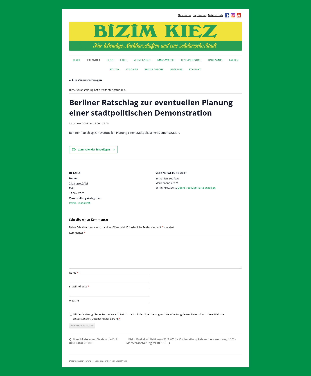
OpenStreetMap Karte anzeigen (196, 187)
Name (73, 272)
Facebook (227, 15)
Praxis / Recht (154, 69)
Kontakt (195, 69)
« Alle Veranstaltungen (85, 80)
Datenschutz (215, 15)
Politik (114, 69)
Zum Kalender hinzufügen (94, 149)
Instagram (233, 15)
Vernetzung (142, 60)
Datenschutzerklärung (105, 318)
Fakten (233, 60)
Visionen (132, 69)
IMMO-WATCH (165, 60)
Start (76, 60)
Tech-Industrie (191, 60)
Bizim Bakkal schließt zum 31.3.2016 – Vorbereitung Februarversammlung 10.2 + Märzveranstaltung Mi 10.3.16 (181, 341)
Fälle (123, 60)
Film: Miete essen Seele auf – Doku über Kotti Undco (94, 341)
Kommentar (77, 232)
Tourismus (215, 60)
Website (74, 300)
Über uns (176, 69)
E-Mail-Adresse (79, 286)
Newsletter (184, 15)
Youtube (239, 15)
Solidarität (84, 203)
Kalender (93, 60)
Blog (110, 60)
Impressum (199, 15)
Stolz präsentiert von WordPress (111, 360)
